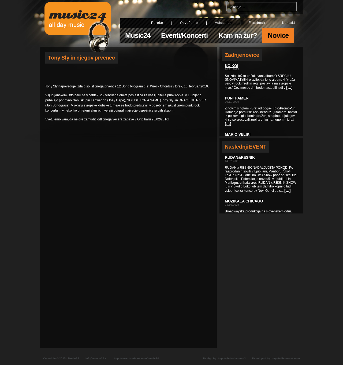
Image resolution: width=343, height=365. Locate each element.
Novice (278, 35)
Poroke (157, 23)
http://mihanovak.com (286, 358)
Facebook (257, 23)
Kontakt (288, 23)
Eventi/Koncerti (184, 35)
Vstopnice (223, 23)
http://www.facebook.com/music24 (136, 358)
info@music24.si (96, 358)
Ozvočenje (189, 23)
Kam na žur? (237, 35)
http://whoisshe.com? (232, 358)
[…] (289, 87)
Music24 (137, 35)
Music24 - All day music (77, 23)
